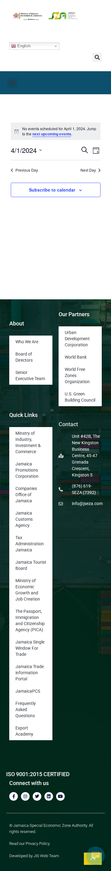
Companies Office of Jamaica (26, 494)
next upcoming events (51, 134)
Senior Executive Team (30, 375)
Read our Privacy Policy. (29, 843)
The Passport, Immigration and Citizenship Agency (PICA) (30, 620)
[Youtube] (60, 796)
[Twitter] (37, 796)
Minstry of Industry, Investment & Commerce (28, 442)
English (23, 46)
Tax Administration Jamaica (29, 543)
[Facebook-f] (13, 796)
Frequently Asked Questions (25, 709)
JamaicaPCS (27, 691)
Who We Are (26, 341)
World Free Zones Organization (77, 375)
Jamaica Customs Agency (24, 519)
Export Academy (24, 731)
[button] (97, 57)
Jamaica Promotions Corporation (27, 470)
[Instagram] (25, 796)
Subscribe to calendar (52, 190)
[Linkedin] (48, 796)
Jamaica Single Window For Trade (29, 648)
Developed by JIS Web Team (34, 856)
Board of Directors (24, 357)
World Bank (76, 357)
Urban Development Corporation (77, 338)
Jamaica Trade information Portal (29, 672)
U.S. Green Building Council (80, 396)
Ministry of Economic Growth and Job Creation (27, 589)
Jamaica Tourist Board (30, 565)
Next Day (88, 170)
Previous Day (26, 170)
